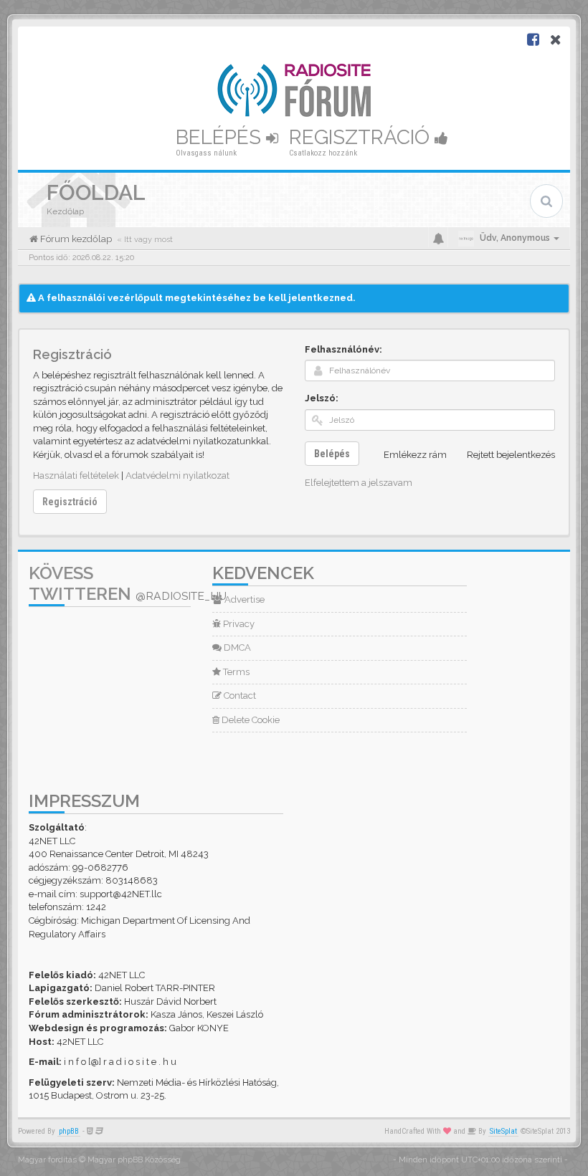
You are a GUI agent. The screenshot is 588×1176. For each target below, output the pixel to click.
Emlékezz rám (415, 454)
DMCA (236, 647)
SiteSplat (503, 1131)
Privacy (238, 623)
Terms (235, 671)
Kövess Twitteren (128, 583)
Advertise (243, 599)
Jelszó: (321, 398)
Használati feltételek (76, 475)
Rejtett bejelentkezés (511, 454)
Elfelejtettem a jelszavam (358, 482)
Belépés (221, 137)
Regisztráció (362, 137)
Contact (239, 695)
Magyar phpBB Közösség (134, 1160)
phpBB (69, 1131)
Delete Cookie (249, 719)
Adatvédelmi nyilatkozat (177, 475)
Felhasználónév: (343, 349)
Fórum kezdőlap (75, 239)
